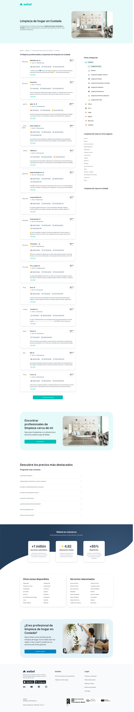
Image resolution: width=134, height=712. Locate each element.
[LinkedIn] (24, 686)
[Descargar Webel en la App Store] (28, 682)
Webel (22, 50)
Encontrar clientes (40, 651)
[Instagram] (46, 686)
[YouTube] (31, 686)
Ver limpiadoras (40, 441)
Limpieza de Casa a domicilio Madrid (42, 50)
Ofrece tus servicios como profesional (64, 676)
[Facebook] (39, 686)
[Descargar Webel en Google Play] (40, 682)
